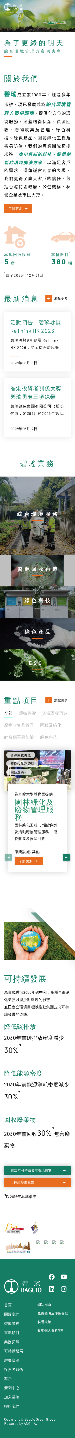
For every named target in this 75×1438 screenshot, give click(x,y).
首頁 (8, 1305)
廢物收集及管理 (19, 724)
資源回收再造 (55, 713)
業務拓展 (11, 1341)
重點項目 (11, 1332)
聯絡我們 (11, 1406)
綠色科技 (48, 736)
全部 (8, 713)
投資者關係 (13, 1369)
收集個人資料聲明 (51, 1330)
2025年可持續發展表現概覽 (30, 1170)
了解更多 (15, 209)
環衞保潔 (27, 713)
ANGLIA (30, 1423)
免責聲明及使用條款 (53, 1313)
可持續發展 (13, 1351)
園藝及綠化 (50, 724)
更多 (42, 480)
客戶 (8, 1378)
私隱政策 (44, 1322)
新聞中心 (11, 1387)
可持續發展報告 (22, 1182)
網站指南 (44, 1305)
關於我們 (11, 1314)
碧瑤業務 (11, 1323)
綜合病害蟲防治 (19, 736)
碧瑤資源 (11, 1360)
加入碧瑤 (11, 1397)
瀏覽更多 (61, 298)
